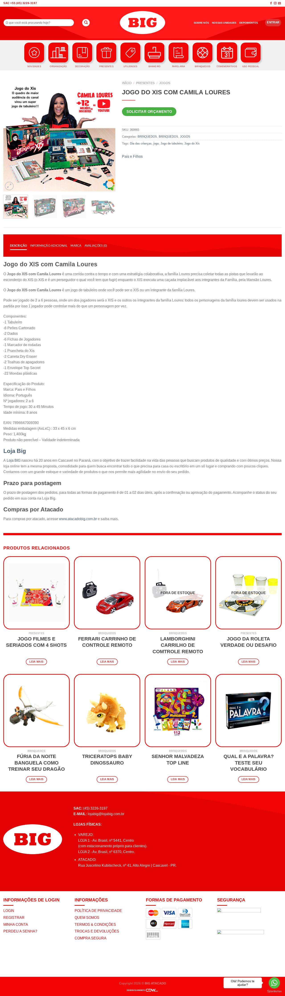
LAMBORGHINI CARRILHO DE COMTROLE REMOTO (178, 645)
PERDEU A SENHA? (20, 931)
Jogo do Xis (192, 143)
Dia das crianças (141, 143)
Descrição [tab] (18, 245)
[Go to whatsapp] (274, 982)
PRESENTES (145, 83)
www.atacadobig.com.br (78, 519)
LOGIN (8, 911)
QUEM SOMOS (87, 918)
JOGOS (164, 83)
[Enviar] (86, 23)
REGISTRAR (13, 918)
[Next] (108, 135)
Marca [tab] (76, 245)
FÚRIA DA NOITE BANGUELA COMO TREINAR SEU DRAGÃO (36, 763)
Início (127, 83)
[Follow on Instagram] (275, 3)
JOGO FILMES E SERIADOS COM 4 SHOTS (36, 642)
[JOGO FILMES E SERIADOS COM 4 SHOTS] (36, 593)
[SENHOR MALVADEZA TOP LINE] (178, 710)
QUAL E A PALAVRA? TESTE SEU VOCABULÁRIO (249, 763)
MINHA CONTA (15, 924)
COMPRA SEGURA (90, 938)
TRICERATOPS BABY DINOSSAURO (107, 760)
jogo (156, 143)
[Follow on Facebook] (271, 3)
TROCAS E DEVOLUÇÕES (97, 931)
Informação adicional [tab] (48, 245)
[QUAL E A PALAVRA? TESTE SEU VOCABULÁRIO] (248, 710)
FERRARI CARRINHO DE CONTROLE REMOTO (107, 642)
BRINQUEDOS (147, 136)
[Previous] (11, 135)
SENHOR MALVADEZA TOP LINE (178, 760)
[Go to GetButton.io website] (274, 991)
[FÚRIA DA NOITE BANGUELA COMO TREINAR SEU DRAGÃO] (36, 710)
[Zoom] (9, 186)
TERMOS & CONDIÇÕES (95, 924)
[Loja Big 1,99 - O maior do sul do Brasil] (142, 23)
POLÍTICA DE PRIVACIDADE (98, 911)
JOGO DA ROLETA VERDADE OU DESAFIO (248, 642)
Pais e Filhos (132, 156)
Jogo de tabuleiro (172, 143)
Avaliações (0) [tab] (96, 245)
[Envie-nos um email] (279, 3)
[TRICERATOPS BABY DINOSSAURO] (107, 710)
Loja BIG (13, 460)
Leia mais (36, 661)
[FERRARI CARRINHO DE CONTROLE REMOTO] (107, 593)
